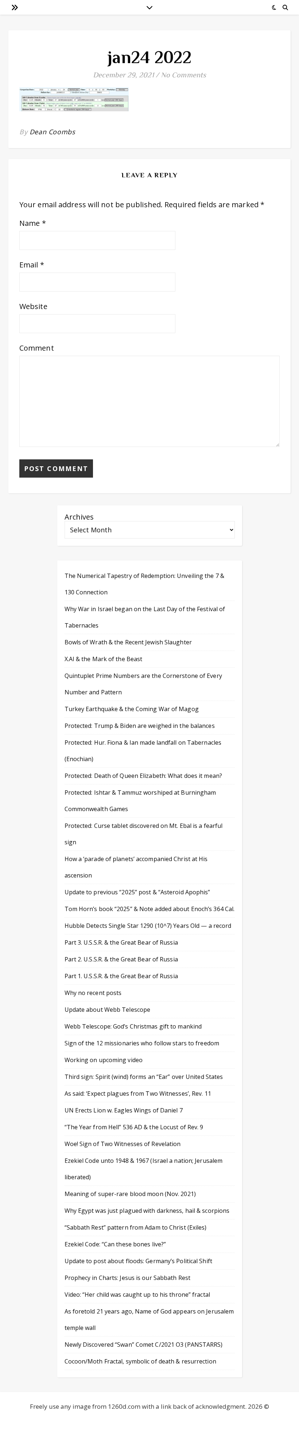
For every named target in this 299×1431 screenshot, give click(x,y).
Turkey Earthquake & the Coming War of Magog (132, 709)
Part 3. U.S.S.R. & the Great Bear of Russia (121, 942)
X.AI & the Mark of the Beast (104, 659)
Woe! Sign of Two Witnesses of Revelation (123, 1144)
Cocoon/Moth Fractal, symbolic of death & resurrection (140, 1361)
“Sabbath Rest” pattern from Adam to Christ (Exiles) (136, 1227)
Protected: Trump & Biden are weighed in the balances (140, 726)
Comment (36, 348)
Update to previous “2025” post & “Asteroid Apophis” (137, 892)
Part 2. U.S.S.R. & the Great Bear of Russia (121, 959)
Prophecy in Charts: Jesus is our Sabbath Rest (128, 1278)
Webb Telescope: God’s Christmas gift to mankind (133, 1026)
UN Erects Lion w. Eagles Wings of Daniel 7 (124, 1110)
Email (31, 265)
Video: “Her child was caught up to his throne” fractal (137, 1295)
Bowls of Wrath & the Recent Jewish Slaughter (128, 642)
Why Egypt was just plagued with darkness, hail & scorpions (147, 1211)
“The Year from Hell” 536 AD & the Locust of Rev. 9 (134, 1127)
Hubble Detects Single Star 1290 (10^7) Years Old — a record (148, 926)
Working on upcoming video (104, 1060)
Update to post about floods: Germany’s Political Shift (138, 1261)
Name (32, 223)
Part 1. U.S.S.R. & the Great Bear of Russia (121, 976)
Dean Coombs (52, 131)
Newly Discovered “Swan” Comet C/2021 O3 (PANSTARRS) (144, 1345)
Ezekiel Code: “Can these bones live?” (115, 1244)
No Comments (183, 75)
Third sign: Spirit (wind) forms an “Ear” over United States (144, 1077)
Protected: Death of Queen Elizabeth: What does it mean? (143, 776)
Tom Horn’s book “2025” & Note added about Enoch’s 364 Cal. (150, 909)
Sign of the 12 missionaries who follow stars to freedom (142, 1043)
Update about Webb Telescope (108, 1010)
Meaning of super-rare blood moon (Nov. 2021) (130, 1194)
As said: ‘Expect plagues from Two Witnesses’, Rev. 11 (138, 1093)
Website (33, 306)
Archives (79, 517)
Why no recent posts (93, 993)
